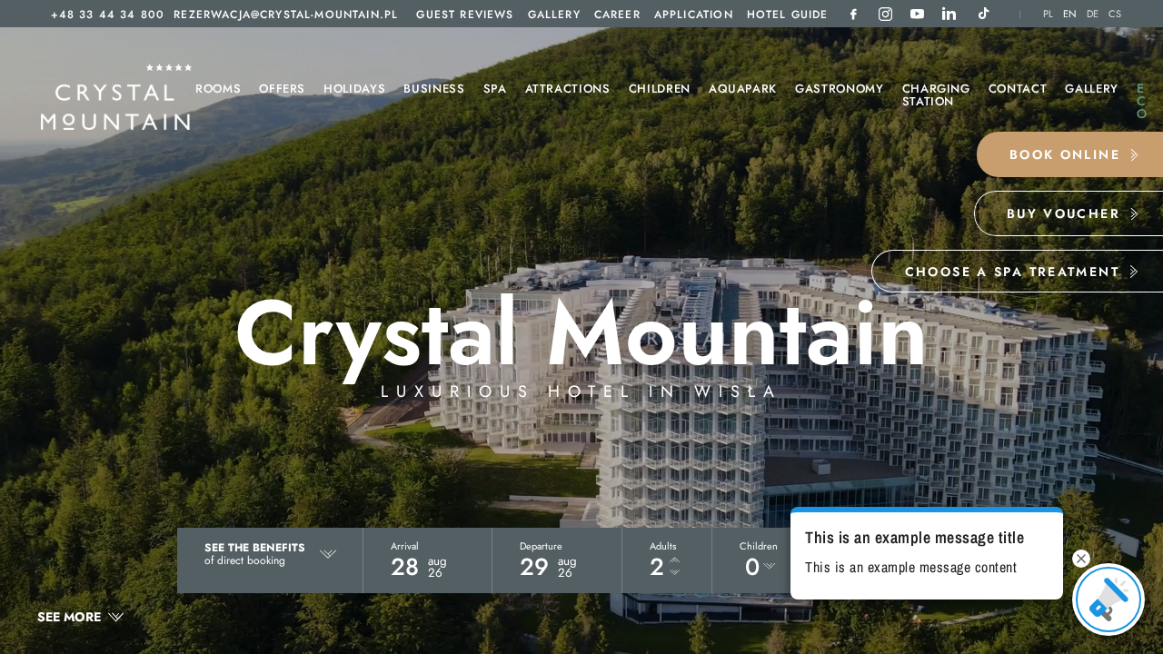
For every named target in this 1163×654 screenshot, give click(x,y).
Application (693, 14)
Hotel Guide (788, 14)
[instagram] (885, 14)
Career (617, 14)
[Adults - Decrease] (674, 573)
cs (1115, 14)
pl (1048, 14)
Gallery (554, 14)
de (1093, 14)
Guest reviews (464, 14)
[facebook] (853, 14)
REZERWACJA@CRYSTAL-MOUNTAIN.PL (286, 14)
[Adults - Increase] (674, 560)
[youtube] (917, 14)
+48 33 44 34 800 (108, 14)
